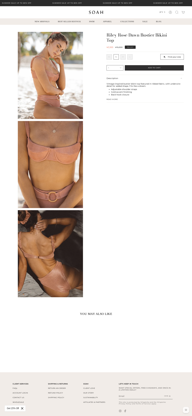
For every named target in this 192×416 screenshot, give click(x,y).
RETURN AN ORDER (57, 388)
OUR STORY (88, 393)
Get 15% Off (13, 408)
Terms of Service (143, 404)
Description (112, 78)
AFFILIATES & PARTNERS (94, 402)
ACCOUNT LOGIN (20, 393)
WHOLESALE (18, 402)
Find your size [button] (174, 57)
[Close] (22, 408)
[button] (177, 12)
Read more (112, 99)
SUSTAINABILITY (90, 398)
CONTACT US (18, 398)
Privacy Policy (125, 404)
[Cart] (183, 12)
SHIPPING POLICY (56, 398)
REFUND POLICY (55, 393)
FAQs (15, 388)
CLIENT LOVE (89, 388)
